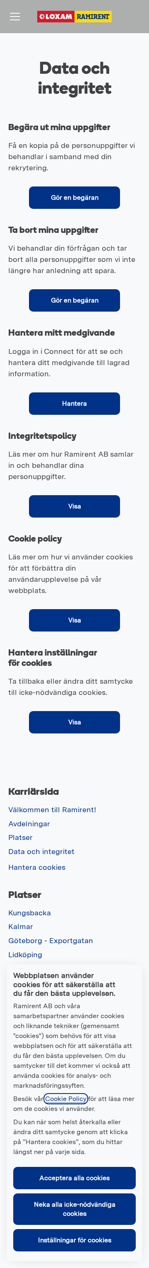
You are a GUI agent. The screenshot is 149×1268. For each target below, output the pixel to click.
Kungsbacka (29, 912)
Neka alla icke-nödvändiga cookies (74, 1208)
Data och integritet (41, 851)
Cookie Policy (66, 1099)
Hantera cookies (36, 867)
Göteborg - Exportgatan (50, 940)
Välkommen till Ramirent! (52, 809)
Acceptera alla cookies (74, 1178)
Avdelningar (29, 823)
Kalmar (20, 926)
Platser (20, 837)
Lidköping (25, 954)
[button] (74, 722)
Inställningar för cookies (74, 1240)
